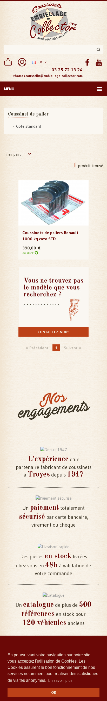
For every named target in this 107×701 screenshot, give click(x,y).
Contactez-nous (54, 332)
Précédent (39, 347)
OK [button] (53, 692)
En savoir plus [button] (60, 680)
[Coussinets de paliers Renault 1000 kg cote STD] (53, 203)
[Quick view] (53, 192)
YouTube (98, 62)
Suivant (71, 347)
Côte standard (28, 126)
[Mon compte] (22, 62)
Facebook (87, 62)
